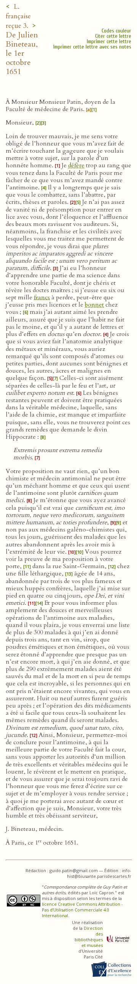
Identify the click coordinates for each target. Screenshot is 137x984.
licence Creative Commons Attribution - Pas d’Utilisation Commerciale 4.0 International (82, 909)
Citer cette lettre (113, 36)
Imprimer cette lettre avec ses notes (92, 47)
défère (76, 165)
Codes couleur (116, 30)
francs (42, 297)
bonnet (94, 305)
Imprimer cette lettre (109, 41)
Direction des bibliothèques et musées (89, 936)
